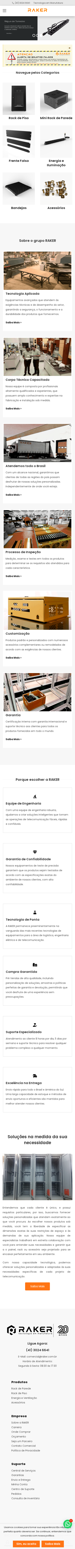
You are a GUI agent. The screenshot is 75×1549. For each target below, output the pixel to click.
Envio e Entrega (20, 1480)
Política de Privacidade (25, 1450)
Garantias (17, 1475)
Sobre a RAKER (20, 1422)
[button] (35, 796)
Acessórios (56, 208)
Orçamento (18, 1436)
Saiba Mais (9, 33)
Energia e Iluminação (56, 163)
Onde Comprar (21, 1432)
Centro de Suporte (22, 1489)
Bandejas (19, 208)
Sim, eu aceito (26, 1544)
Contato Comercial (23, 1446)
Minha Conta (19, 1484)
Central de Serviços (23, 1470)
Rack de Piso (19, 118)
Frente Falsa (19, 161)
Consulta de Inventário (25, 1498)
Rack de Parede (21, 1388)
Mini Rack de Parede (56, 118)
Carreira (16, 1427)
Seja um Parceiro (21, 1441)
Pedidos (16, 1494)
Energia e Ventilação (24, 1398)
